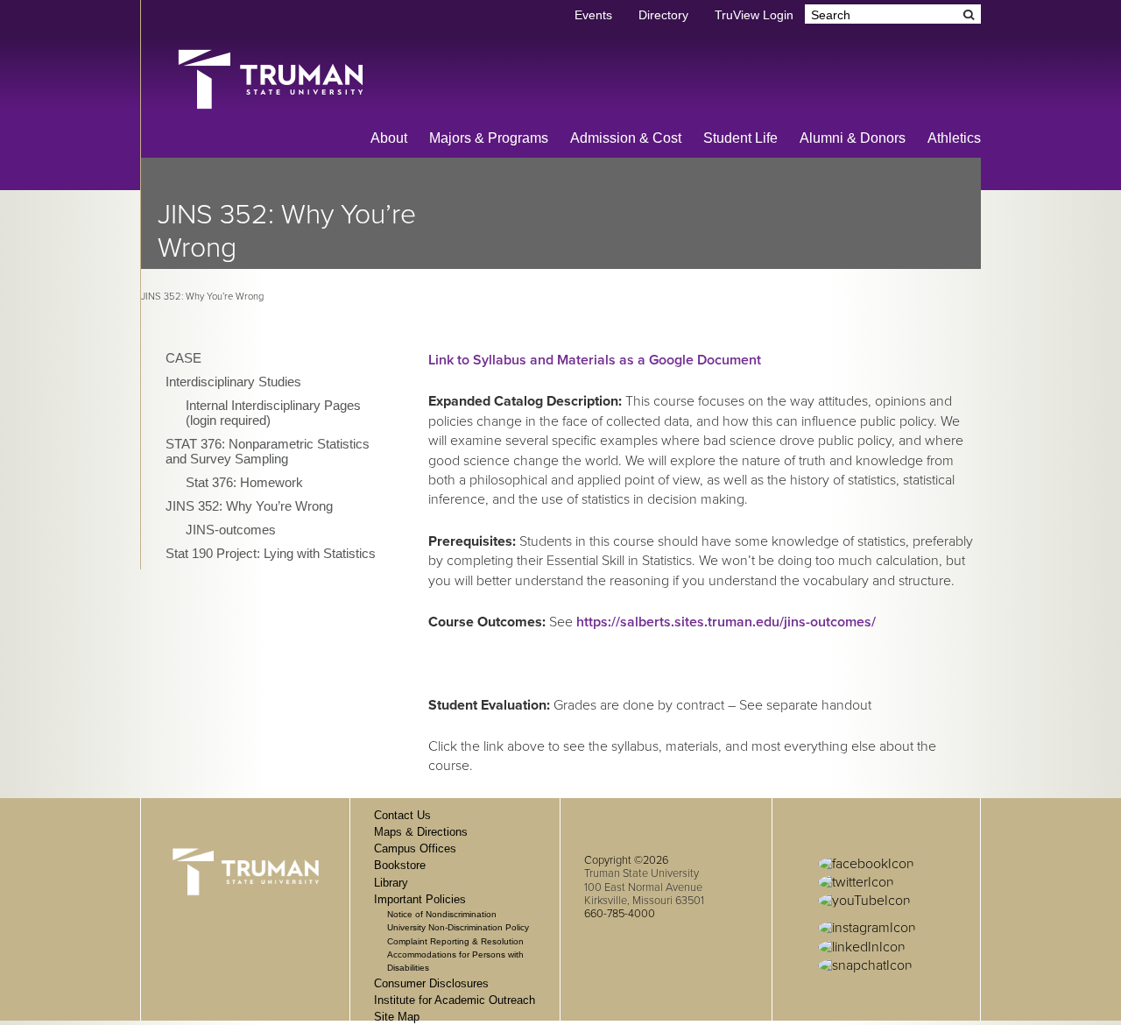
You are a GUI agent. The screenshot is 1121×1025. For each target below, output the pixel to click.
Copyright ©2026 (626, 860)
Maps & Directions (421, 831)
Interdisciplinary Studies (233, 381)
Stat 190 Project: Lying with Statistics (271, 553)
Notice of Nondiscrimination (442, 914)
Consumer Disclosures (431, 983)
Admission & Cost (625, 138)
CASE (183, 357)
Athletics (954, 138)
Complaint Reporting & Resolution (455, 941)
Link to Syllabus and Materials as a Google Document (594, 360)
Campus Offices (415, 848)
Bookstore (400, 865)
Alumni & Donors (853, 138)
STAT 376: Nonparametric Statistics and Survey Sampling (268, 451)
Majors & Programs (488, 138)
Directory (663, 15)
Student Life (740, 138)
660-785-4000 (619, 914)
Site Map (396, 1016)
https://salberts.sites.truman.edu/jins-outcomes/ (726, 622)
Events (593, 15)
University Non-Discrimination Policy (458, 927)
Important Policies (420, 899)
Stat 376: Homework (244, 482)
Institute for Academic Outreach (454, 1000)
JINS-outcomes (231, 529)
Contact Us (402, 815)
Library (391, 882)
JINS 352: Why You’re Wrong (249, 505)
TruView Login (754, 15)
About (388, 138)
